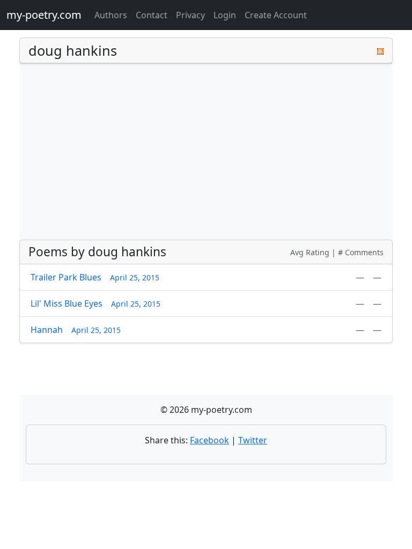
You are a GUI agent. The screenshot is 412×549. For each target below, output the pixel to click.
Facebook (209, 440)
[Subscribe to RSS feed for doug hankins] (380, 50)
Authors (110, 15)
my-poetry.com (44, 15)
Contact (151, 15)
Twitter (252, 440)
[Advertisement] (206, 152)
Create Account (276, 15)
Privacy (190, 15)
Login (225, 15)
